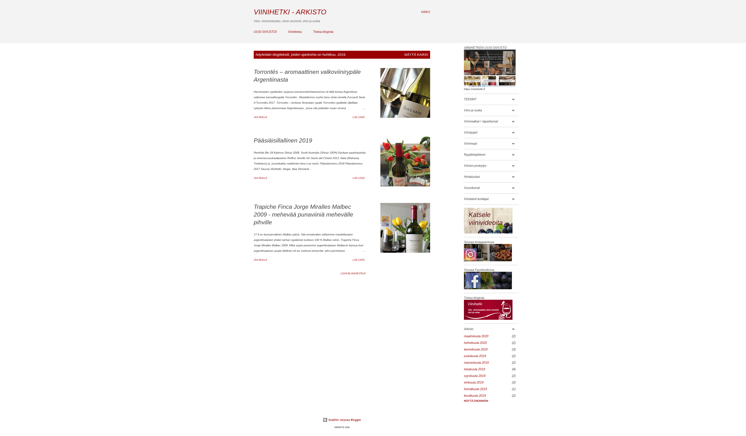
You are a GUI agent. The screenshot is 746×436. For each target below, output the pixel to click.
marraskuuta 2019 (476, 362)
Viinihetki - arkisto (290, 12)
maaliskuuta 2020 (476, 336)
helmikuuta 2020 (475, 342)
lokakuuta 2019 (474, 369)
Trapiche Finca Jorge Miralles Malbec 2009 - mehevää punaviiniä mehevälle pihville (303, 214)
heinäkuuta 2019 (475, 389)
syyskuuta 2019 (474, 375)
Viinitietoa (295, 31)
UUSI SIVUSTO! (265, 31)
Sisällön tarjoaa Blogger (344, 420)
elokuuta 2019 (474, 382)
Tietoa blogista (323, 31)
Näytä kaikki (416, 55)
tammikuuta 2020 (476, 349)
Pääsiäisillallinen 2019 (283, 140)
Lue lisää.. (359, 117)
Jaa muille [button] (260, 117)
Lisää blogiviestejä (353, 273)
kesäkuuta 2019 (475, 395)
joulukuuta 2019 (475, 356)
